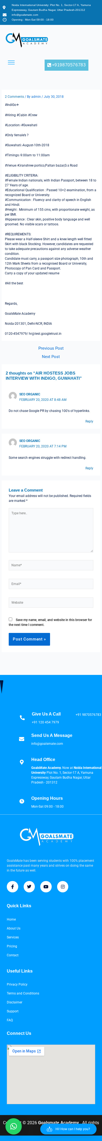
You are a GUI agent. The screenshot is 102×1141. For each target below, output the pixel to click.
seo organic (29, 394)
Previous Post (51, 348)
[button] (68, 1129)
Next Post (51, 357)
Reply (89, 421)
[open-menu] (11, 62)
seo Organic (29, 441)
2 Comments (14, 97)
